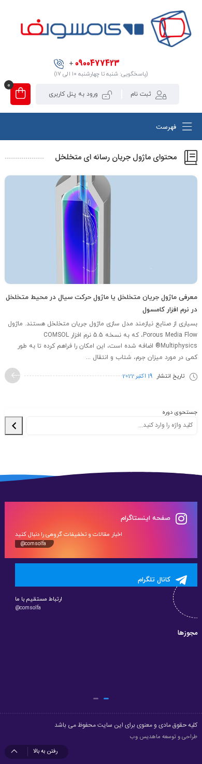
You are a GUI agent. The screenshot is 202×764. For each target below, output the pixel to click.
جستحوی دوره (179, 412)
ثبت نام (141, 94)
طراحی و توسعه (179, 737)
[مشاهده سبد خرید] (20, 94)
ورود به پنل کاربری (73, 94)
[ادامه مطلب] (12, 375)
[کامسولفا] (105, 28)
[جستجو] (14, 425)
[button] (106, 698)
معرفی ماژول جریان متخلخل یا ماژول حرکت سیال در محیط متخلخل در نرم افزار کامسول (101, 303)
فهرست (167, 127)
